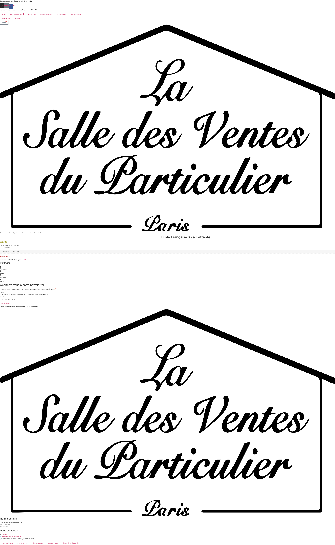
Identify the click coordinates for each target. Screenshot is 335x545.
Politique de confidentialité (70, 543)
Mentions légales (7, 543)
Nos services (32, 14)
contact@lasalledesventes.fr (11, 536)
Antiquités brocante (17, 233)
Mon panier (17, 18)
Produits (7, 233)
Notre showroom (61, 14)
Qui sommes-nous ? (46, 14)
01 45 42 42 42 (7, 534)
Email (2, 297)
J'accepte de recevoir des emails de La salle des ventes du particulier (25, 294)
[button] (167, 268)
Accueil (4, 14)
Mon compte (6, 18)
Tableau (27, 233)
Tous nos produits (16, 14)
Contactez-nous (76, 14)
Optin (2, 292)
